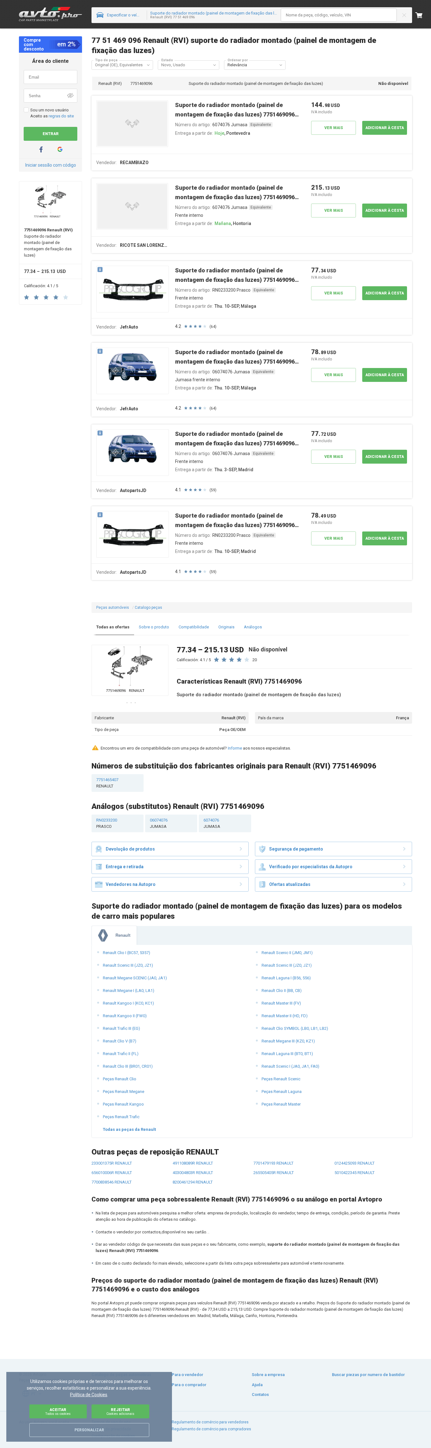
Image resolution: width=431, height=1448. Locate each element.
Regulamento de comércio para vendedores (210, 1422)
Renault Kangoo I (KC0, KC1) (128, 1003)
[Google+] (59, 149)
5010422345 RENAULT (354, 1172)
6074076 (212, 823)
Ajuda (257, 1384)
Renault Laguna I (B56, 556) (286, 978)
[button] (148, 65)
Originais (226, 627)
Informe (235, 748)
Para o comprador (189, 1384)
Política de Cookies (88, 1394)
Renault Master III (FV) (281, 1003)
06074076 (159, 823)
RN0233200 (106, 823)
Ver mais (333, 128)
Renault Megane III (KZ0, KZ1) (288, 1041)
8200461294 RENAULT (193, 1182)
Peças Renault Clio (119, 1079)
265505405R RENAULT (273, 1172)
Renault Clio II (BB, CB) (282, 990)
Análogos (253, 627)
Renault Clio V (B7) (119, 1041)
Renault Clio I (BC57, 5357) (126, 952)
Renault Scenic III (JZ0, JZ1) (128, 965)
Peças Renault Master (281, 1104)
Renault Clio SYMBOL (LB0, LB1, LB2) (295, 1028)
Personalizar (89, 1430)
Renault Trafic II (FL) (121, 1053)
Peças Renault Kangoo (123, 1104)
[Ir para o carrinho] (423, 15)
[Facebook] (41, 149)
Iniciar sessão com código (50, 165)
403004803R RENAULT (193, 1172)
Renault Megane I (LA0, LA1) (128, 990)
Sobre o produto (154, 627)
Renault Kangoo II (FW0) (125, 1015)
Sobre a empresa (268, 1374)
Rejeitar (120, 1411)
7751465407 (107, 782)
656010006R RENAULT (112, 1172)
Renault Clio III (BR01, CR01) (128, 1066)
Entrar (51, 134)
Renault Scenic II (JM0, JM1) (287, 952)
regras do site (61, 116)
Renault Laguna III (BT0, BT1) (287, 1053)
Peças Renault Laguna (282, 1091)
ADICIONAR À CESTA (384, 128)
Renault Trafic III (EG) (121, 1028)
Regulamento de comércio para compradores (211, 1429)
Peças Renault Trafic (121, 1116)
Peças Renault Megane (123, 1091)
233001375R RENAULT (112, 1163)
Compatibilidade (194, 627)
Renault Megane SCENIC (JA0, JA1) (135, 978)
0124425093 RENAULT (354, 1163)
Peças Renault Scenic (281, 1079)
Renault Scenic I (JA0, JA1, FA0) (290, 1066)
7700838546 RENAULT (112, 1182)
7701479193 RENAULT (273, 1163)
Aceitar (58, 1411)
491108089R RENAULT (193, 1163)
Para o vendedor (187, 1374)
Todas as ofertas (112, 627)
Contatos (260, 1394)
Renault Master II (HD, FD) (285, 1015)
